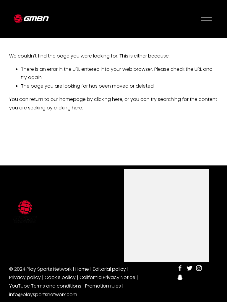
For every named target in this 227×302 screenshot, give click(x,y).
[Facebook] (180, 268)
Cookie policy (60, 277)
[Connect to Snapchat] (180, 277)
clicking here (108, 99)
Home (82, 269)
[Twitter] (189, 268)
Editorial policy (109, 269)
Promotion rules (103, 286)
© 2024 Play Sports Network (40, 269)
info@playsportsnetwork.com (43, 294)
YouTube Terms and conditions (45, 286)
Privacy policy (25, 277)
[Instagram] (199, 268)
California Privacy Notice (107, 277)
